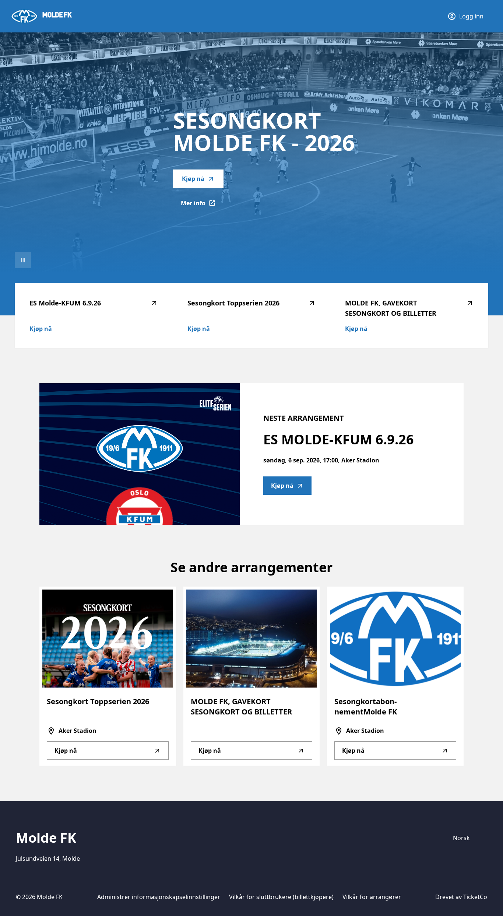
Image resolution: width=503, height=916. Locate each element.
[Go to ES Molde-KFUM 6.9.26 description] (139, 454)
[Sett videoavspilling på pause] (23, 260)
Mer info (202, 205)
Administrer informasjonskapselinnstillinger (158, 897)
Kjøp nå (193, 179)
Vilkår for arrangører (371, 897)
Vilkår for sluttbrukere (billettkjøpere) (281, 897)
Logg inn (471, 16)
